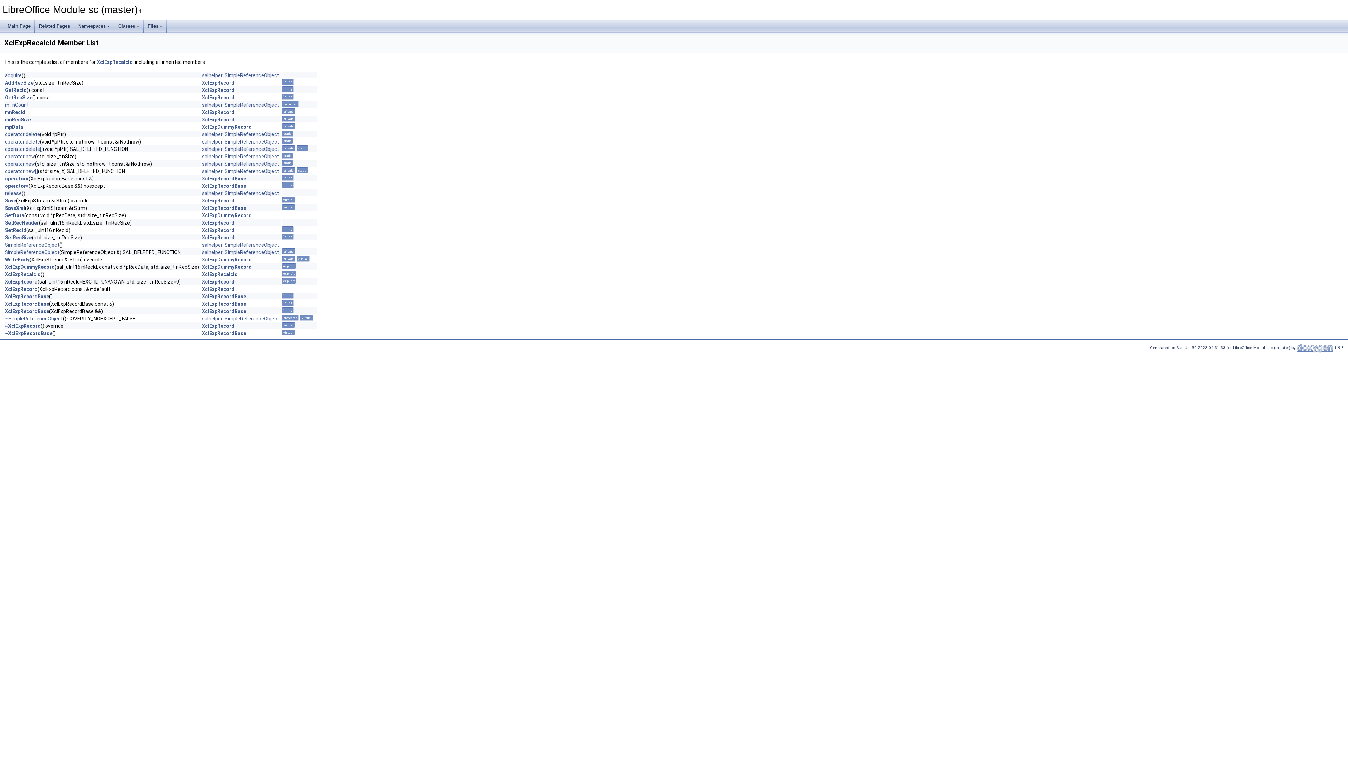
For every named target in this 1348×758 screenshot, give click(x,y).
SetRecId (15, 230)
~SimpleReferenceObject (34, 318)
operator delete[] (24, 149)
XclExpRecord (218, 83)
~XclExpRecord (23, 326)
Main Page (19, 26)
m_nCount (17, 105)
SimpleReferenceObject (32, 245)
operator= (17, 178)
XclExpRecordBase (224, 178)
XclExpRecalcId (115, 62)
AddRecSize (19, 83)
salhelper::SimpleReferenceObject (240, 75)
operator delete (22, 134)
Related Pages (54, 26)
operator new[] (21, 171)
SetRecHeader (22, 223)
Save (10, 201)
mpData (14, 127)
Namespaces (92, 26)
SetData (14, 215)
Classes (126, 26)
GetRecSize (18, 97)
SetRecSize (18, 237)
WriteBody (17, 259)
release (13, 193)
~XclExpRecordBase (28, 333)
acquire (13, 75)
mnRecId (15, 112)
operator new (20, 156)
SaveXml (15, 208)
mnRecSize (18, 119)
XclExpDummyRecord (227, 127)
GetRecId (16, 90)
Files (153, 26)
